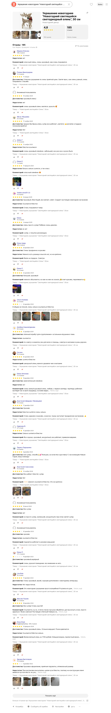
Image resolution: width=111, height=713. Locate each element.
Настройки (59, 706)
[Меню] (106, 4)
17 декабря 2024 (28, 405)
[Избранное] (91, 4)
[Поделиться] (87, 12)
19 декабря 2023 (28, 556)
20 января (26, 55)
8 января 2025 (27, 197)
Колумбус (19, 706)
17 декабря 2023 (28, 578)
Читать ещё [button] (54, 391)
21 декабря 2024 (28, 331)
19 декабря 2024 (28, 378)
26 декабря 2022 (28, 603)
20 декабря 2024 (28, 357)
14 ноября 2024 (28, 471)
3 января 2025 (27, 222)
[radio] (14, 68)
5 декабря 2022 (28, 664)
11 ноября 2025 (28, 144)
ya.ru (73, 706)
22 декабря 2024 (28, 304)
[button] (17, 35)
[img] (17, 55)
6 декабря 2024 (28, 452)
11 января (26, 77)
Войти (100, 4)
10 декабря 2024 (28, 430)
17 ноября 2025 (28, 121)
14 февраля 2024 (28, 626)
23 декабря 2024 (28, 273)
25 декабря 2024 (28, 247)
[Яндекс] (13, 4)
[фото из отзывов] (17, 181)
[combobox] (41, 4)
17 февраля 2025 (28, 166)
